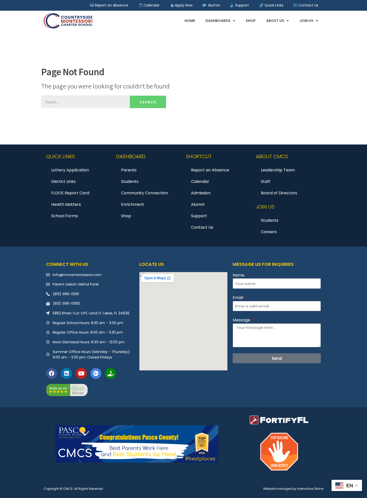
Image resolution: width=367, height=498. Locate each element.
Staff (265, 181)
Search (148, 101)
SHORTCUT (199, 156)
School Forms (64, 216)
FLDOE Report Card (70, 193)
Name (239, 275)
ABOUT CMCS (272, 156)
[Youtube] (81, 373)
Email (238, 297)
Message (242, 320)
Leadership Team (278, 170)
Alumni (197, 204)
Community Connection (144, 193)
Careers (269, 232)
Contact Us (202, 227)
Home (189, 20)
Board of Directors (279, 193)
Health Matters (66, 204)
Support (199, 216)
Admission (201, 193)
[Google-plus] (95, 373)
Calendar (200, 181)
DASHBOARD (131, 156)
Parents (129, 170)
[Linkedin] (66, 373)
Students (130, 181)
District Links (63, 181)
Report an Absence (210, 170)
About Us (275, 20)
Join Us (306, 20)
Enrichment (132, 204)
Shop (251, 20)
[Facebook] (51, 373)
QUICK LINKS (60, 156)
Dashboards (217, 20)
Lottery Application (70, 170)
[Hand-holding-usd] (110, 373)
